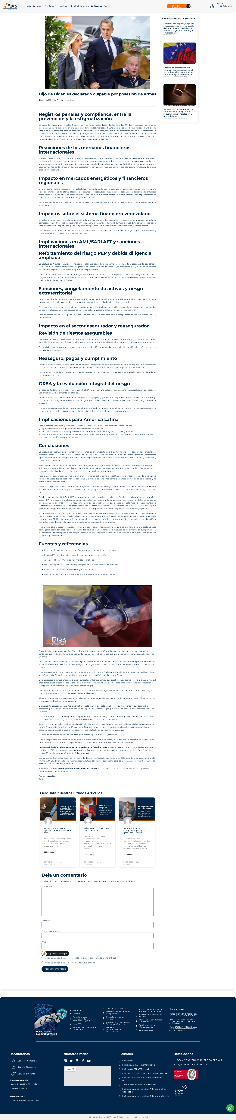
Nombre (46, 921)
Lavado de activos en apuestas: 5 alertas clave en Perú (57, 830)
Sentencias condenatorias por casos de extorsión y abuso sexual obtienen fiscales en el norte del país (178, 112)
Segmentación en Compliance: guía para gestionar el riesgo (134, 830)
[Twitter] (71, 1060)
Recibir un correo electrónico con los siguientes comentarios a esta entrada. (80, 958)
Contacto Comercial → (29, 1061)
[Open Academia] (56, 6)
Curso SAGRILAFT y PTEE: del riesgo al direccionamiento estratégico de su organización (183, 1029)
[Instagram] (77, 1060)
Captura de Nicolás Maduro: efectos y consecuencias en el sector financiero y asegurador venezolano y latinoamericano (178, 71)
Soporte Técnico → (27, 1067)
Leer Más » (49, 852)
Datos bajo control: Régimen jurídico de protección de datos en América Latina (182, 1021)
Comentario (48, 886)
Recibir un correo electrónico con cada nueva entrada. (69, 963)
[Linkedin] (65, 1060)
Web (44, 942)
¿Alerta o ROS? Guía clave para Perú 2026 (96, 829)
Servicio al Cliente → (28, 1074)
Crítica (42, 779)
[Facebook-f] (83, 1060)
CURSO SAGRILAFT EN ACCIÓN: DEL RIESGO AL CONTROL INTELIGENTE (183, 1015)
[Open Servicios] (42, 6)
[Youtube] (88, 1060)
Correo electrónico (51, 931)
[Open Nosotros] (68, 6)
